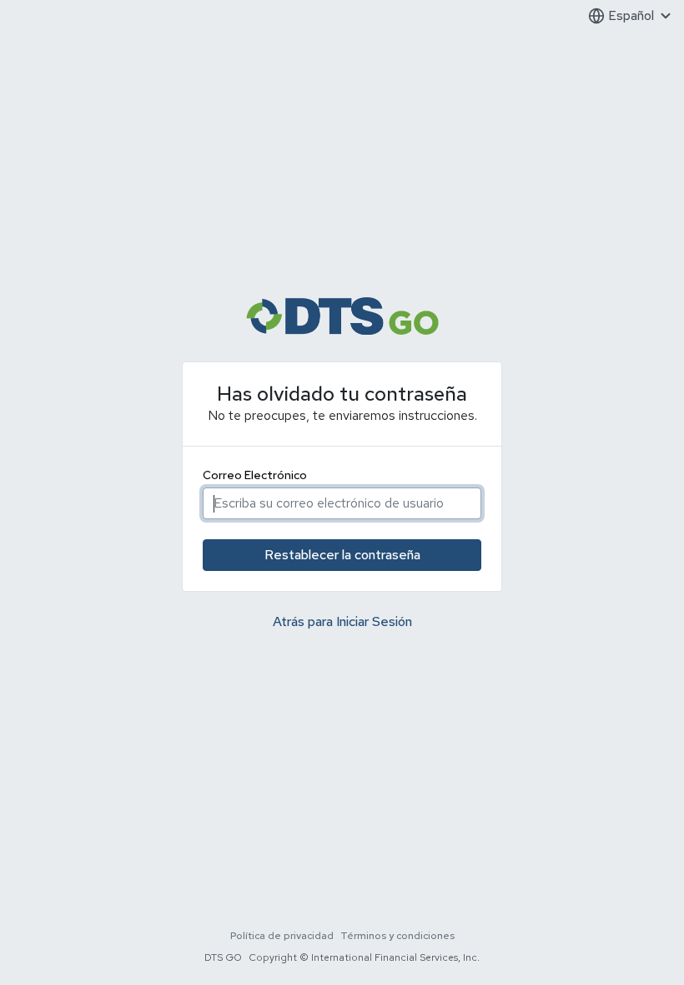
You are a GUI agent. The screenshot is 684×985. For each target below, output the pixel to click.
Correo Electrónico (255, 474)
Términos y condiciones (397, 935)
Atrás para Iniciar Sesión (342, 621)
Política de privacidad (282, 935)
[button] (629, 16)
